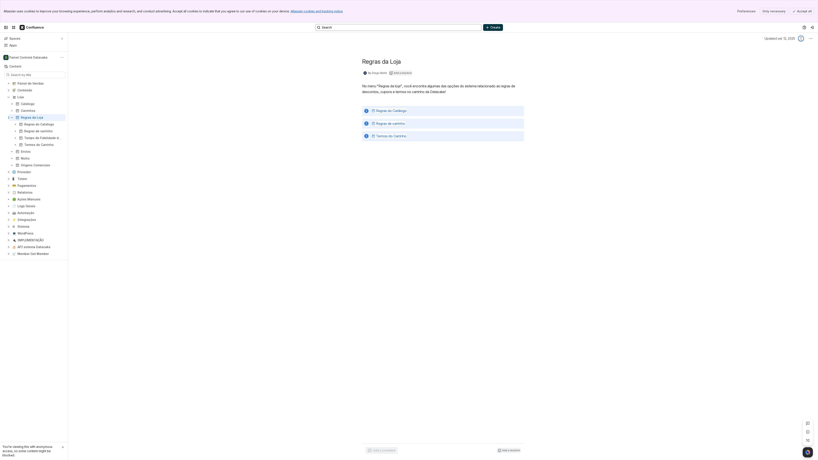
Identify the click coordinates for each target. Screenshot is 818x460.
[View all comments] (807, 423)
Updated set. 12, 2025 (780, 38)
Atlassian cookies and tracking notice (317, 11)
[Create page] (807, 440)
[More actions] (62, 57)
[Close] (62, 447)
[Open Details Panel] (807, 431)
